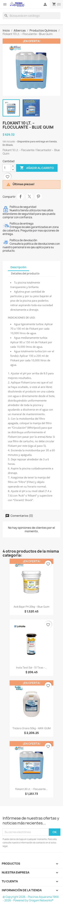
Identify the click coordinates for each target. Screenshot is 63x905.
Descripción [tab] (18, 267)
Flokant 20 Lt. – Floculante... (31, 789)
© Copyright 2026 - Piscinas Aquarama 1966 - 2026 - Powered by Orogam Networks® (31, 898)
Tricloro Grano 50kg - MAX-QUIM (31, 728)
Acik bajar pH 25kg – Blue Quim (31, 606)
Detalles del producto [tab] (25, 273)
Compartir (20, 196)
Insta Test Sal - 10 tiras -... (31, 667)
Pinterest (38, 196)
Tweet (29, 196)
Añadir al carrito (37, 168)
